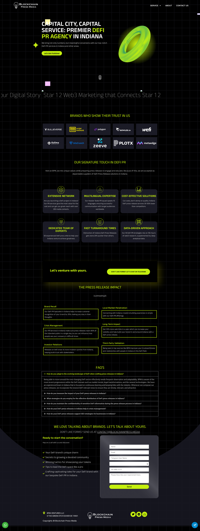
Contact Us (182, 5)
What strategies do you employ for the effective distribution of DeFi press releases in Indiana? (86, 398)
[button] (100, 373)
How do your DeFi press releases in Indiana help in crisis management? (76, 409)
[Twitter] (133, 514)
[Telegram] (138, 514)
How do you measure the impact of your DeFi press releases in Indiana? (76, 393)
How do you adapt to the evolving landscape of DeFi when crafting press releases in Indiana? (85, 374)
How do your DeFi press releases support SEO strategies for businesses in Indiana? (81, 414)
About (168, 5)
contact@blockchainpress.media (118, 431)
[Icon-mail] (144, 514)
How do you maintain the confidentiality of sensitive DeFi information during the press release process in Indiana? (94, 403)
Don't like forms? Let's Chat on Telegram (128, 272)
